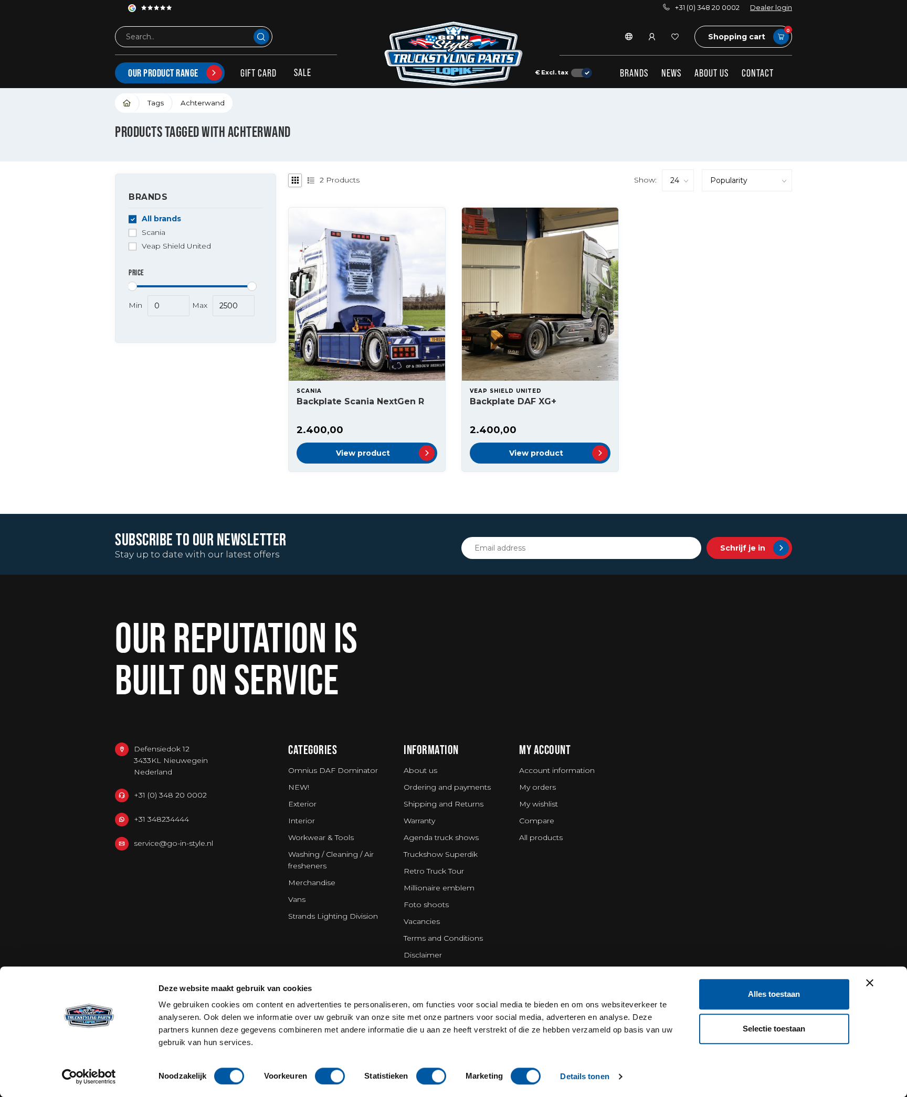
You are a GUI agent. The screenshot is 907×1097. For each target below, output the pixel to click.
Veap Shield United (176, 246)
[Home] (127, 103)
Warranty (419, 820)
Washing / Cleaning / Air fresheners (331, 859)
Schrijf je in (742, 548)
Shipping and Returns (443, 804)
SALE (302, 72)
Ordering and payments (447, 787)
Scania (153, 232)
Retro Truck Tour (434, 871)
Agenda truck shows (441, 837)
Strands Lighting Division (333, 916)
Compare (536, 820)
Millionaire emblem (439, 887)
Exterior (302, 804)
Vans (296, 899)
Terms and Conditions (443, 938)
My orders (537, 787)
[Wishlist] (675, 36)
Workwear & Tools (321, 837)
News (671, 73)
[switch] (330, 1076)
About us (711, 73)
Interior (301, 820)
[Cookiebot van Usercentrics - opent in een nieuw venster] (89, 1076)
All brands (161, 219)
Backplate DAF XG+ (513, 401)
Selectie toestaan (774, 1028)
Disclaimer (423, 955)
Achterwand (203, 103)
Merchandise (311, 882)
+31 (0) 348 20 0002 (707, 8)
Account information (557, 770)
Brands (634, 73)
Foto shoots (426, 904)
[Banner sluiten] (869, 982)
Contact (758, 73)
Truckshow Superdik (441, 854)
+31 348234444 (161, 819)
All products (541, 837)
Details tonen (584, 1076)
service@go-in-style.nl (173, 843)
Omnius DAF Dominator (333, 770)
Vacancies (422, 921)
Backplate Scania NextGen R (360, 401)
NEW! (298, 787)
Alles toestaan (774, 994)
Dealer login (771, 8)
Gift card (258, 73)
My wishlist (538, 804)
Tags (155, 103)
